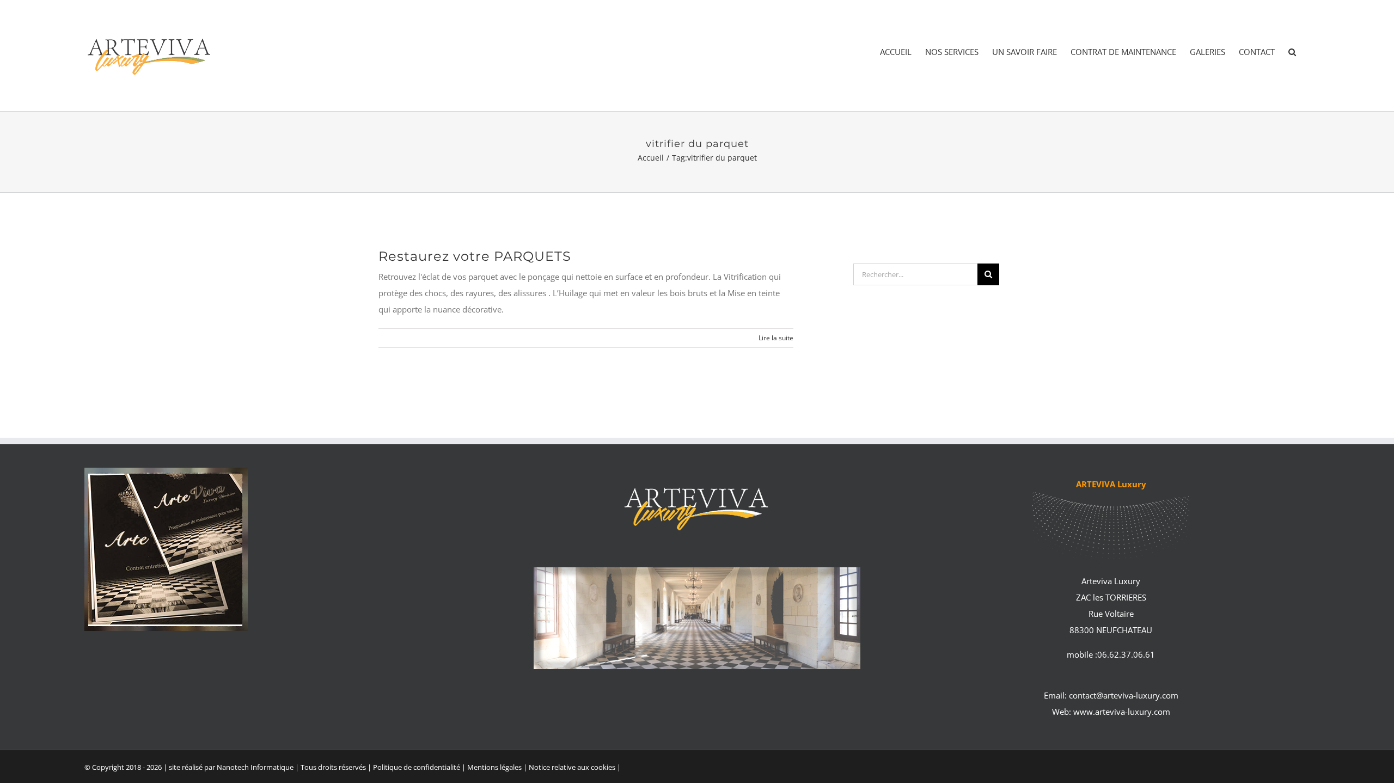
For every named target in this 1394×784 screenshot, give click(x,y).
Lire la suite (776, 337)
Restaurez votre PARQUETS (474, 256)
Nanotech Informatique (255, 767)
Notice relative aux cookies (572, 767)
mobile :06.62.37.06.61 (1111, 654)
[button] (1292, 52)
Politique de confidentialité (416, 767)
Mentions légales (495, 767)
